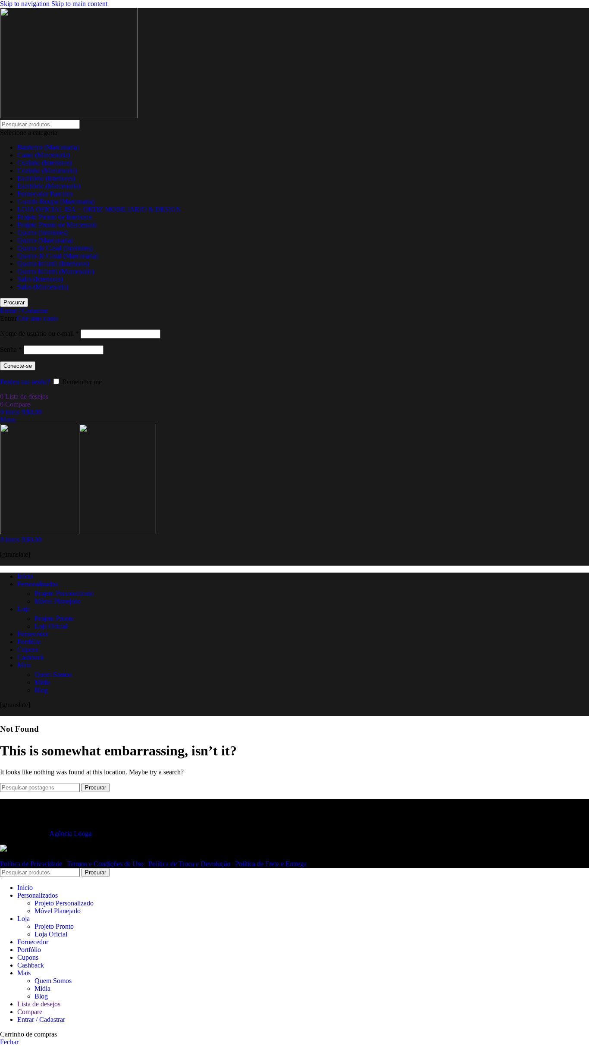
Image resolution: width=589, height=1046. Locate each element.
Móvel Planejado (57, 601)
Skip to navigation (25, 3)
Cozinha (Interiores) (44, 162)
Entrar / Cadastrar (41, 1019)
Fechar (9, 1042)
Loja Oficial (50, 626)
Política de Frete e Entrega (271, 863)
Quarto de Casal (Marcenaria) (57, 256)
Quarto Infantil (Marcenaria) (55, 271)
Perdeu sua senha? (25, 381)
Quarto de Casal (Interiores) (55, 248)
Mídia (42, 682)
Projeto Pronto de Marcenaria (57, 225)
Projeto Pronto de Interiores (54, 217)
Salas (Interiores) (40, 279)
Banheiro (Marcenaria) (48, 147)
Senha (11, 349)
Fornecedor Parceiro (44, 193)
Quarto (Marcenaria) (45, 240)
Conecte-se (17, 366)
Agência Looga (70, 833)
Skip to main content (79, 3)
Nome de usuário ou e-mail (39, 333)
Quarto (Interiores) (42, 232)
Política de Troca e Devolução (190, 863)
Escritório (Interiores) (46, 178)
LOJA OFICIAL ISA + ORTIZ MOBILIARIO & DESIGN (99, 209)
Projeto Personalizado (64, 593)
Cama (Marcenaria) (43, 155)
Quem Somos (53, 674)
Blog (41, 690)
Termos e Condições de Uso (106, 863)
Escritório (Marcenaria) (48, 186)
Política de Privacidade (32, 863)
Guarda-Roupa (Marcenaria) (55, 201)
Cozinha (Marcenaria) (47, 170)
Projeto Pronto (54, 618)
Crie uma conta (37, 318)
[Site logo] (69, 115)
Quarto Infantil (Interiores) (53, 263)
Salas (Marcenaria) (42, 287)
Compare (29, 1011)
